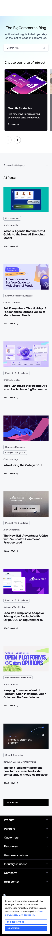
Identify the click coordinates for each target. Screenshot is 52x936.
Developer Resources (15, 447)
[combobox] (26, 47)
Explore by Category (14, 165)
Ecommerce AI (12, 218)
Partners (9, 828)
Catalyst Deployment (15, 452)
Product (9, 820)
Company (10, 873)
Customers (11, 837)
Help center (11, 881)
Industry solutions (15, 864)
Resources (11, 846)
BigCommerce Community (18, 677)
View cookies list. (27, 915)
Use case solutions (16, 855)
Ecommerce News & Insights (18, 295)
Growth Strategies (14, 755)
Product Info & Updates (16, 373)
